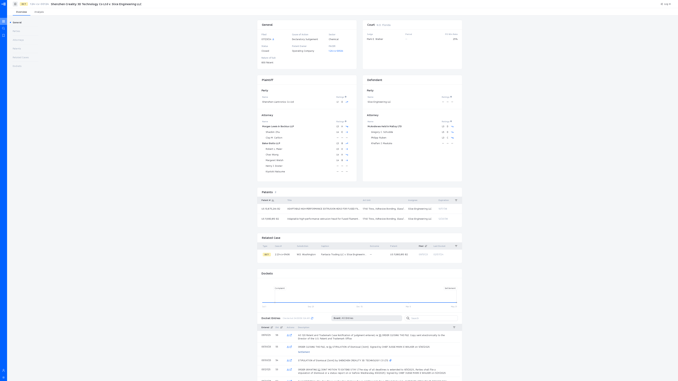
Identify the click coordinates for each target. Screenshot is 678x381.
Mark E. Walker (375, 39)
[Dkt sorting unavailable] (282, 327)
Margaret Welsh (275, 160)
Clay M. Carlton (274, 137)
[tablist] (342, 12)
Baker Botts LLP (271, 143)
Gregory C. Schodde (382, 132)
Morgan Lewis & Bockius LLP (278, 126)
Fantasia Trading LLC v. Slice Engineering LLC (344, 254)
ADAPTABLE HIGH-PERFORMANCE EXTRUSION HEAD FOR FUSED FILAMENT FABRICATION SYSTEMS (323, 208)
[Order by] (456, 200)
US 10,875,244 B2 (270, 208)
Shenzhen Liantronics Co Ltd (278, 101)
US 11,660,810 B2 (270, 218)
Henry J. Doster (274, 165)
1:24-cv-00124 (336, 50)
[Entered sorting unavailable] (272, 327)
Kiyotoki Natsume (275, 171)
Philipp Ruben (378, 137)
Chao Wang (272, 154)
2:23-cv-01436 (282, 254)
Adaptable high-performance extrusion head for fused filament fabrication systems (323, 218)
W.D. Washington (306, 254)
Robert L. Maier (274, 148)
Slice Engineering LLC (379, 101)
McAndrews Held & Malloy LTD (385, 126)
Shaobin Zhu (273, 132)
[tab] (21, 12)
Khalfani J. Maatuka (381, 143)
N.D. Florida (384, 25)
